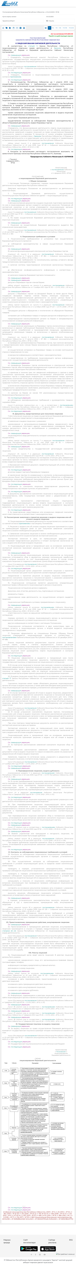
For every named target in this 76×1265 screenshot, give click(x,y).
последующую (16, 73)
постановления (30, 66)
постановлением (66, 405)
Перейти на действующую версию (61, 36)
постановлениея (49, 773)
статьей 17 (6, 678)
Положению (61, 1052)
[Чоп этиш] (24, 28)
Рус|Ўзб (65, 28)
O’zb (60, 28)
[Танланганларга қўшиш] (3, 28)
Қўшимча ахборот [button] (9, 21)
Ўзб (56, 28)
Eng (53, 28)
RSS (71, 1240)
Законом (58, 48)
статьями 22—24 (9, 931)
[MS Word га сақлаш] (20, 28)
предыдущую (16, 55)
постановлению (58, 170)
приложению (15, 77)
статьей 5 (33, 46)
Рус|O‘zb (71, 28)
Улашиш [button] (51, 21)
